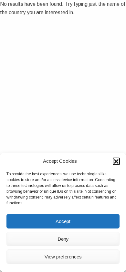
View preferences (63, 256)
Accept (63, 221)
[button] (116, 161)
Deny (63, 239)
